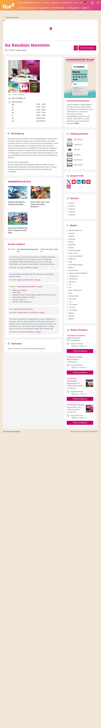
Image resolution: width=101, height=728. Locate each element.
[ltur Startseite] (8, 6)
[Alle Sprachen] (86, 2)
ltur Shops (45, 3)
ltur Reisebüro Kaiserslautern (72, 379)
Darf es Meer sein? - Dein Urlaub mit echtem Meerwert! (40, 204)
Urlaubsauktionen (66, 3)
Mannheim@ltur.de (18, 98)
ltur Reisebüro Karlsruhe (76, 405)
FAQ (80, 3)
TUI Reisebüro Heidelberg (76, 336)
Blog (75, 3)
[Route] (76, 48)
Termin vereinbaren (87, 48)
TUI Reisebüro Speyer (74, 357)
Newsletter (54, 3)
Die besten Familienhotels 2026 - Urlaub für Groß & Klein (18, 230)
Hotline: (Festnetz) (29, 3)
